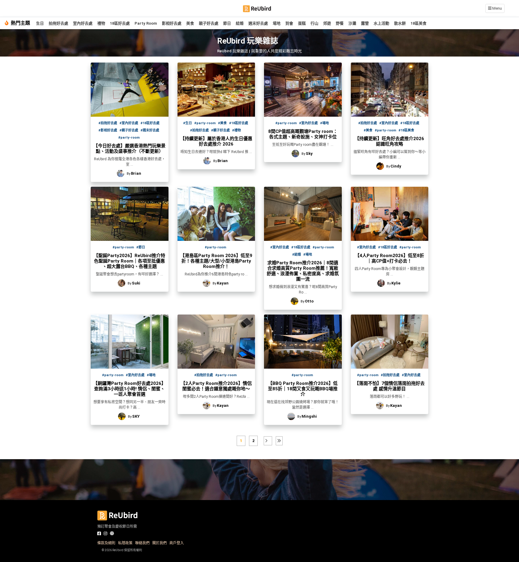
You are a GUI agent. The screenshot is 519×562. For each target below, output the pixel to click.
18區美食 (418, 23)
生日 (40, 23)
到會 (289, 23)
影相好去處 (171, 23)
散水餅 (400, 23)
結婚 (240, 23)
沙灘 (352, 23)
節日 (227, 23)
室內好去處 (83, 23)
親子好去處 (208, 23)
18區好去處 (120, 23)
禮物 (101, 23)
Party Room (146, 23)
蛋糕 (302, 23)
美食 (190, 23)
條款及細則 (106, 543)
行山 (314, 23)
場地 (277, 23)
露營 (365, 23)
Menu (496, 8)
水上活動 (381, 23)
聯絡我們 (142, 543)
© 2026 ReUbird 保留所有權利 (122, 550)
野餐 (340, 23)
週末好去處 (258, 23)
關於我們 (159, 543)
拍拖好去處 (58, 23)
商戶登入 (176, 543)
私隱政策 (125, 543)
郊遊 (327, 23)
